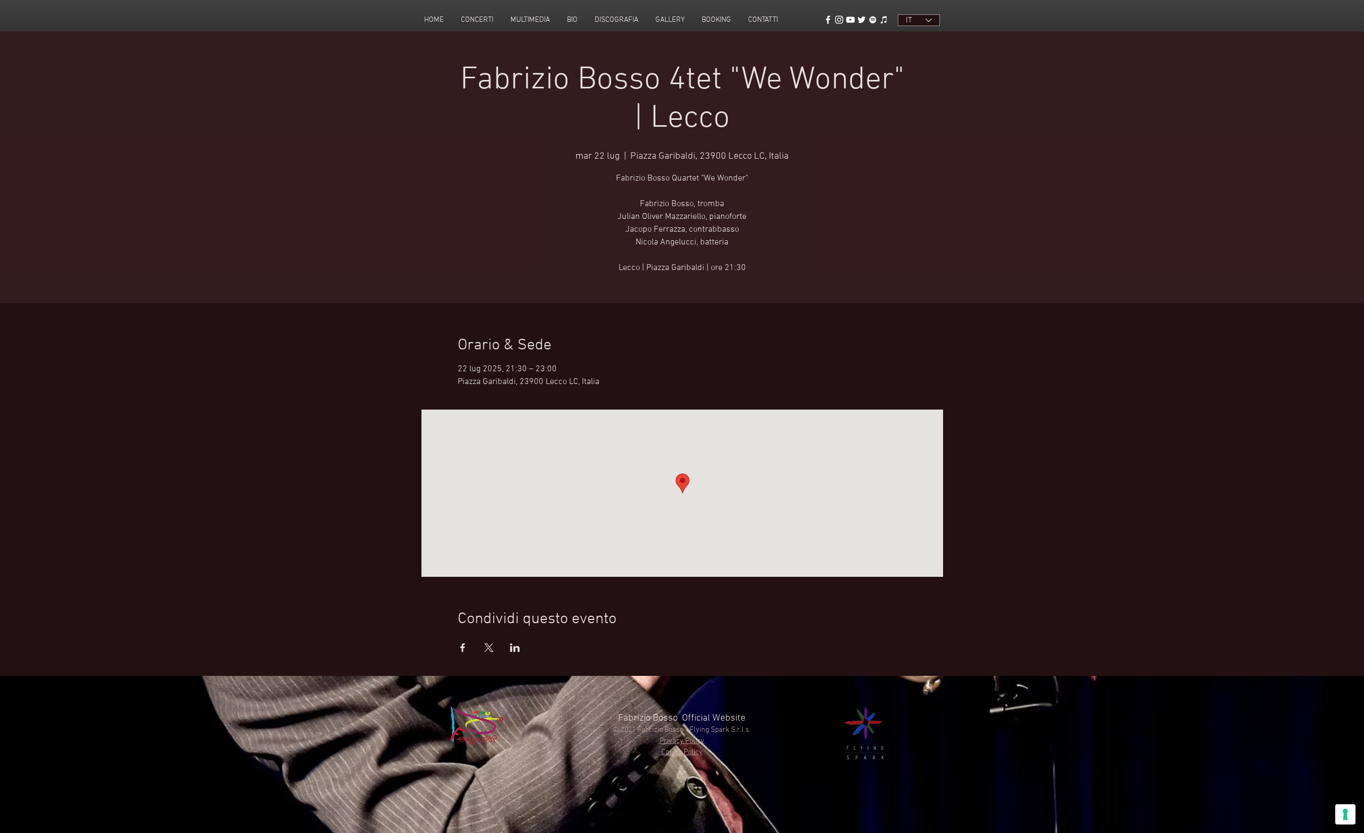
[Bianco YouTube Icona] (850, 19)
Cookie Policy (682, 752)
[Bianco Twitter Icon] (861, 19)
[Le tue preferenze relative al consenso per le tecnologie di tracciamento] (1345, 814)
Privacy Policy (682, 741)
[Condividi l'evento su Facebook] (463, 647)
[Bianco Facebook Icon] (828, 19)
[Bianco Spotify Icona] (872, 19)
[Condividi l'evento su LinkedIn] (515, 647)
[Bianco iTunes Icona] (884, 19)
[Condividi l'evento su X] (489, 647)
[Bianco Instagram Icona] (839, 19)
